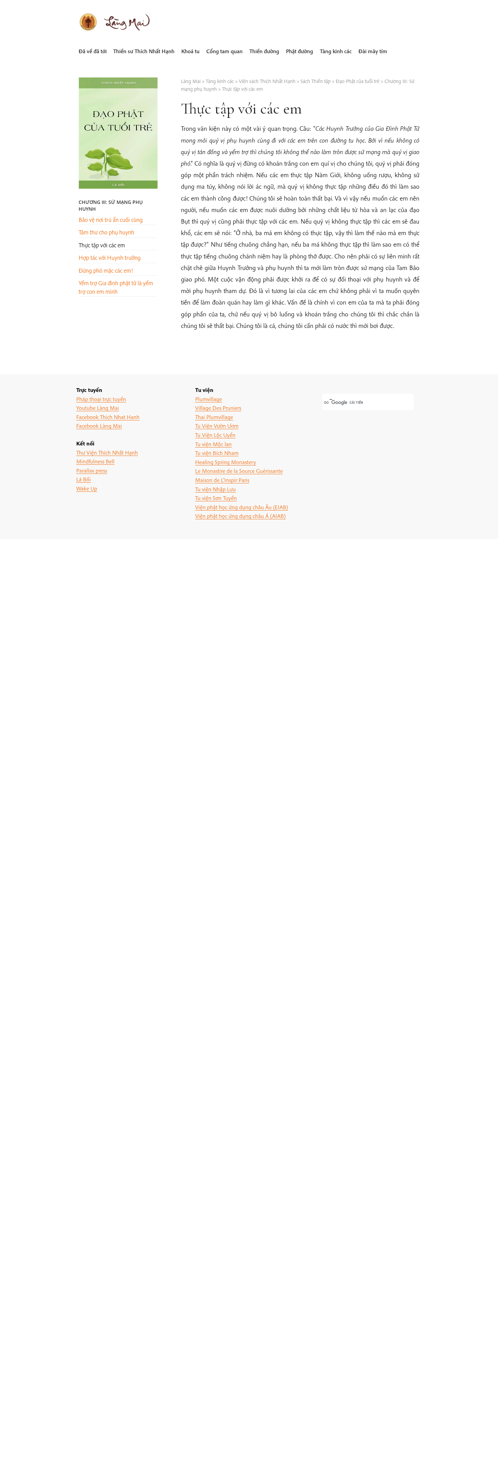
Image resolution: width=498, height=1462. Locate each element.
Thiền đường (264, 51)
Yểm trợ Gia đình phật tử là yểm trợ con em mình (116, 287)
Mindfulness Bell (95, 461)
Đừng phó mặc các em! (106, 270)
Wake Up (86, 488)
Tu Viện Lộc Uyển (215, 434)
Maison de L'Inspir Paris (222, 479)
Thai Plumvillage (214, 416)
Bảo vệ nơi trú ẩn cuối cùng (111, 220)
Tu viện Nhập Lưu (215, 489)
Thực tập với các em (102, 245)
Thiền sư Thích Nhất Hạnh (143, 51)
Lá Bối (83, 479)
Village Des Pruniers (218, 407)
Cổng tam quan (224, 51)
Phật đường (299, 51)
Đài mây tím (372, 51)
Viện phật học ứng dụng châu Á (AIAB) (240, 515)
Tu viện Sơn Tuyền (216, 497)
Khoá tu (190, 51)
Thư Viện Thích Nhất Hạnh (107, 452)
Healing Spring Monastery (225, 461)
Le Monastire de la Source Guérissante (239, 470)
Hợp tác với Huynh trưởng (110, 258)
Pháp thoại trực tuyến (101, 398)
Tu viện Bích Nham (216, 452)
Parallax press (91, 470)
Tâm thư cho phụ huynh (106, 232)
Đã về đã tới (93, 51)
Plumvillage (208, 398)
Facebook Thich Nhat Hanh (108, 416)
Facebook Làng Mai (99, 425)
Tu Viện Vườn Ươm (216, 425)
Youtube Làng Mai (97, 407)
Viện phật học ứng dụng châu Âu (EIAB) (241, 506)
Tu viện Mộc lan (213, 443)
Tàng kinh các (336, 51)
